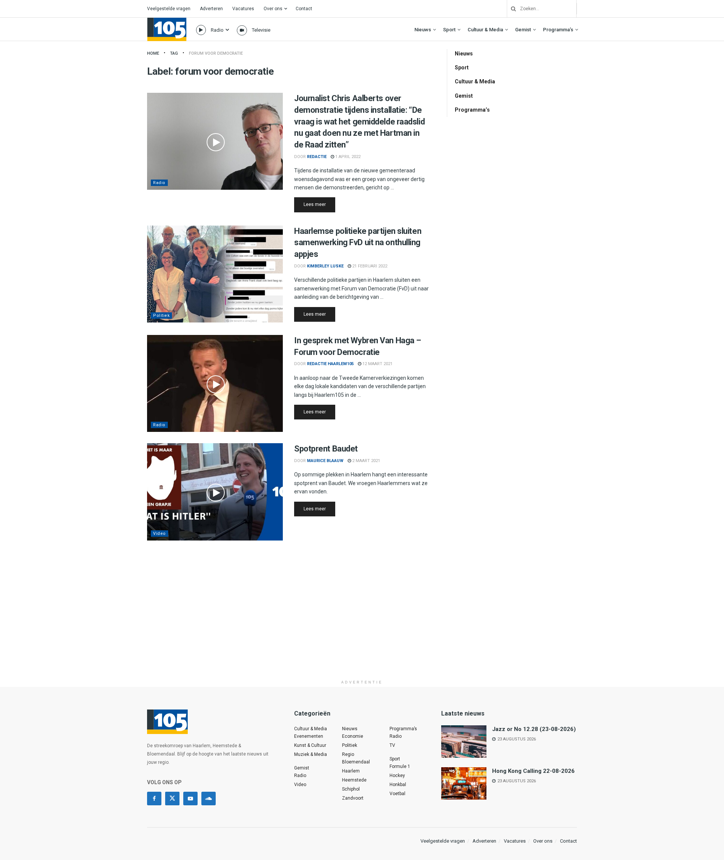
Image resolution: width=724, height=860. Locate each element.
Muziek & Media (310, 754)
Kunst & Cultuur (310, 745)
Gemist (523, 29)
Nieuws (422, 29)
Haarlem (351, 771)
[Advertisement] (362, 623)
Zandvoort (353, 798)
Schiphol (351, 789)
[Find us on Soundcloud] (208, 798)
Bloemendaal (356, 762)
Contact (304, 8)
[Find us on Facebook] (154, 798)
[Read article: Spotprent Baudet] (215, 491)
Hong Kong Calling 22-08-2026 (533, 771)
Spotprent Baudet (326, 448)
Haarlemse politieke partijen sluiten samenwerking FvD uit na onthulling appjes (357, 242)
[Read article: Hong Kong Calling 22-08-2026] (463, 783)
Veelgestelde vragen (168, 8)
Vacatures (243, 8)
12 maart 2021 (377, 363)
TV (392, 745)
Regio (348, 754)
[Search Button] (510, 8)
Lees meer (319, 204)
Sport (449, 29)
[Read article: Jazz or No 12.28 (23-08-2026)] (463, 741)
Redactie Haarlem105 (330, 363)
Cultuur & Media (485, 29)
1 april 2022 (347, 156)
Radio (217, 30)
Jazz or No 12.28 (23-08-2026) (534, 729)
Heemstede (354, 780)
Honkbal (398, 784)
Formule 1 (400, 766)
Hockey (397, 775)
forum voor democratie (216, 53)
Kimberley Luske (325, 266)
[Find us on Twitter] (172, 798)
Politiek (161, 315)
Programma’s (558, 29)
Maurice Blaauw (325, 460)
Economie (352, 736)
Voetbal (397, 793)
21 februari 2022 (369, 266)
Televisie (261, 30)
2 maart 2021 (365, 460)
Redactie (317, 156)
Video (159, 533)
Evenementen (308, 736)
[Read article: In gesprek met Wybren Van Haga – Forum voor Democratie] (215, 383)
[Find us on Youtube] (190, 798)
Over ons (273, 8)
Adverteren (211, 8)
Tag (174, 53)
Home (153, 53)
